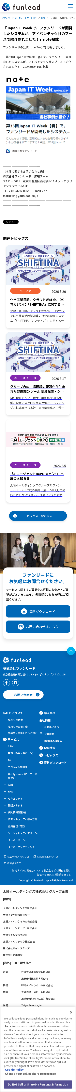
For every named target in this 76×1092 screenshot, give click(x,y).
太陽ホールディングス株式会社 (20, 908)
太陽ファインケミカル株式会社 (20, 921)
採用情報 (49, 748)
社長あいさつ (51, 727)
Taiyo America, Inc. (32, 1005)
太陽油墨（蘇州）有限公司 (35, 992)
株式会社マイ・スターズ (16, 948)
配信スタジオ (15, 805)
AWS (10, 784)
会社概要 (49, 734)
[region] (38, 1049)
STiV (10, 746)
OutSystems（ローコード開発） (22, 775)
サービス (13, 739)
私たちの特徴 (15, 719)
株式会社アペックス (18, 856)
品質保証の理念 (16, 826)
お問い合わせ (23, 695)
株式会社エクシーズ (47, 856)
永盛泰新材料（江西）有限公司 (38, 998)
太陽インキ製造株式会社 (16, 914)
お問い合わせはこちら (42, 626)
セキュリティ (15, 798)
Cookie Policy (14, 1070)
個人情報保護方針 (18, 812)
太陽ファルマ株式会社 (15, 934)
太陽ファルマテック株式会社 (19, 941)
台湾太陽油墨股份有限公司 (35, 972)
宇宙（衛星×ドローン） (21, 753)
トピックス (51, 755)
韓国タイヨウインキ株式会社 (37, 985)
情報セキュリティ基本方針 (22, 819)
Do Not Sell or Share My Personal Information (38, 1084)
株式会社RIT (14, 863)
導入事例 (49, 713)
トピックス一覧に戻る (38, 516)
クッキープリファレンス (21, 847)
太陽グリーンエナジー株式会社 (20, 928)
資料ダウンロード (42, 611)
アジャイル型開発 (17, 767)
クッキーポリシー (18, 840)
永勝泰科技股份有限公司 (34, 978)
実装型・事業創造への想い (22, 733)
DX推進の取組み (53, 741)
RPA (10, 791)
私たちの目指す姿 (18, 726)
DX (9, 760)
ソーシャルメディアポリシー (24, 833)
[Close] (71, 1012)
